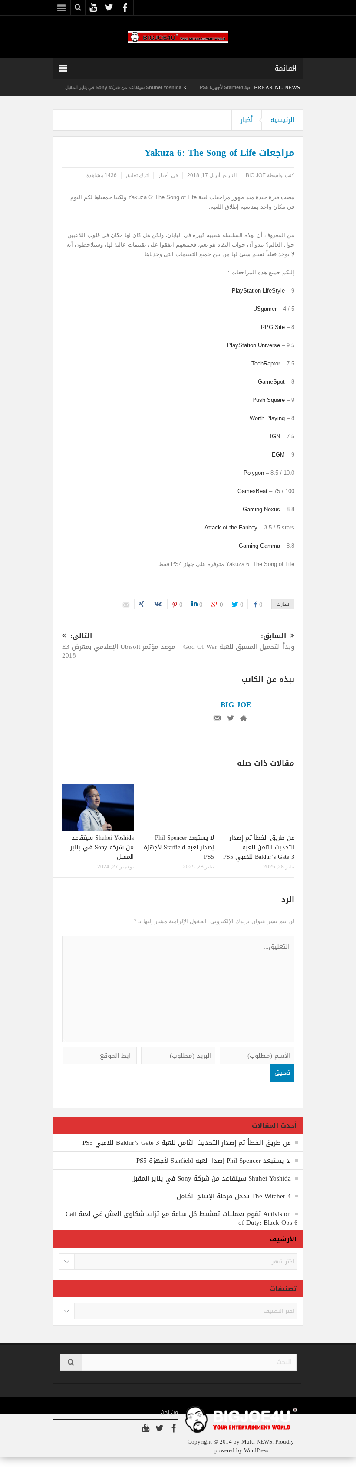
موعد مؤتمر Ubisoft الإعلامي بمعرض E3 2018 (118, 646)
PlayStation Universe (253, 345)
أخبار (247, 120)
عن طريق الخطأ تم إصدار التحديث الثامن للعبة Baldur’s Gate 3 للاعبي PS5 (258, 847)
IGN (275, 436)
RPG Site (273, 327)
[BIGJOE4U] (178, 36)
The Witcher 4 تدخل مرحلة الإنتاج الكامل (234, 1196)
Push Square (268, 400)
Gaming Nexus (261, 509)
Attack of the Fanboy (230, 527)
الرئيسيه (282, 120)
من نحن (169, 1412)
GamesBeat (252, 491)
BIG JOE (256, 175)
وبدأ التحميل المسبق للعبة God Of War (238, 642)
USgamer (265, 309)
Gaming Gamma (259, 546)
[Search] (71, 1362)
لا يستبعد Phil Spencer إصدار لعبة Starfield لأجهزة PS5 (179, 847)
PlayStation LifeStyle (258, 290)
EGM (278, 454)
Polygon (254, 473)
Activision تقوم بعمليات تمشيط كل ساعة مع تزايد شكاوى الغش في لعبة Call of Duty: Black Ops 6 (182, 1218)
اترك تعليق (137, 175)
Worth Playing (267, 418)
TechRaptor (265, 363)
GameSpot (271, 381)
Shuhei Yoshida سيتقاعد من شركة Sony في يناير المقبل (142, 87)
